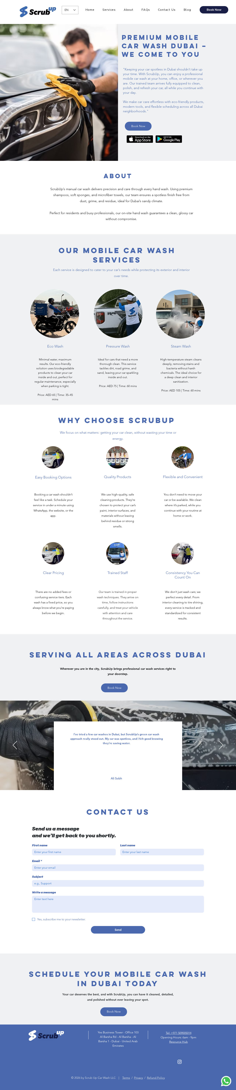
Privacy (138, 1077)
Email (37, 861)
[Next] (221, 745)
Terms (126, 1077)
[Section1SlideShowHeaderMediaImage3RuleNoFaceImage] (118, 781)
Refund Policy (156, 1077)
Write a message (44, 892)
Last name (127, 845)
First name (39, 845)
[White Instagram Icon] (179, 1062)
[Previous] (15, 745)
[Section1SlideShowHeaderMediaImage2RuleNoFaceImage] (122, 781)
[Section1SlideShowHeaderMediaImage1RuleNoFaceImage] (113, 781)
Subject (37, 877)
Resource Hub (178, 1042)
